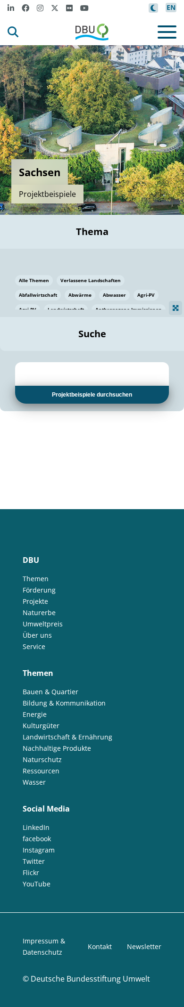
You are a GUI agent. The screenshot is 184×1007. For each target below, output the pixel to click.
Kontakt (100, 946)
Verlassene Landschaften (90, 280)
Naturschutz (42, 759)
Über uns (37, 635)
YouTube (36, 883)
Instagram (39, 849)
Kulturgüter (41, 725)
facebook (37, 838)
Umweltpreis (43, 623)
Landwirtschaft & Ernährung (67, 736)
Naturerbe (39, 612)
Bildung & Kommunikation (64, 702)
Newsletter (144, 946)
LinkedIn (36, 827)
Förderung (39, 589)
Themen (36, 578)
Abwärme (80, 295)
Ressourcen (41, 770)
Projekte (35, 601)
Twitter (34, 861)
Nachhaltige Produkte (57, 748)
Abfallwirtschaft (38, 295)
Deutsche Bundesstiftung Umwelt (90, 979)
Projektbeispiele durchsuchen (92, 394)
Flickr (31, 872)
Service (34, 646)
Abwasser (114, 295)
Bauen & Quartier (50, 691)
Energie (35, 714)
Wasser (34, 782)
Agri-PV (146, 295)
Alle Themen (34, 280)
